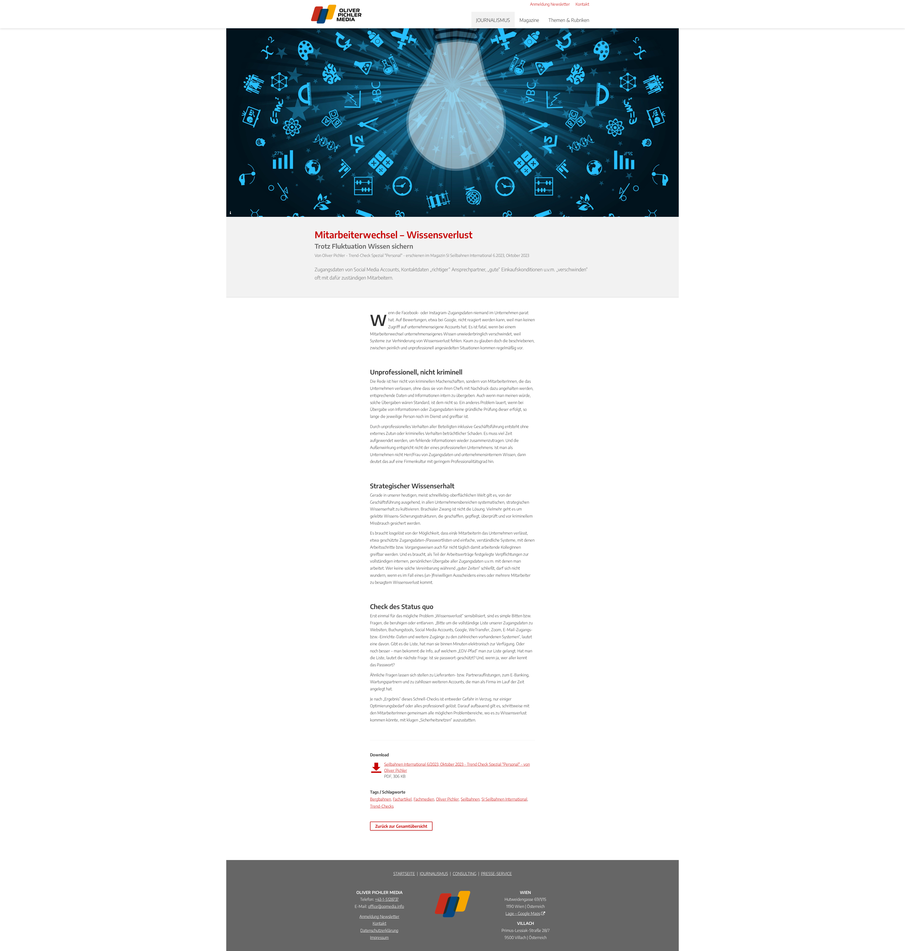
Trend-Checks (382, 806)
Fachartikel (402, 799)
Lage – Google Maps (523, 913)
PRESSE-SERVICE (496, 873)
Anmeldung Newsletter (379, 916)
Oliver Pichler (447, 799)
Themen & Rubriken (568, 20)
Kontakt (379, 923)
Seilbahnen (470, 799)
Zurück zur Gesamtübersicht (401, 826)
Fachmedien (424, 799)
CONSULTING (464, 873)
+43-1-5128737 (387, 899)
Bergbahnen (380, 799)
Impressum (379, 937)
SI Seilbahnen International (504, 799)
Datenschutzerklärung (379, 930)
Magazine (529, 20)
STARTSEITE (404, 873)
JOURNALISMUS (493, 20)
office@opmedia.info (386, 906)
